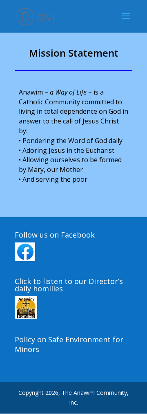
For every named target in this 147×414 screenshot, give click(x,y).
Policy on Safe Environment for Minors (69, 344)
